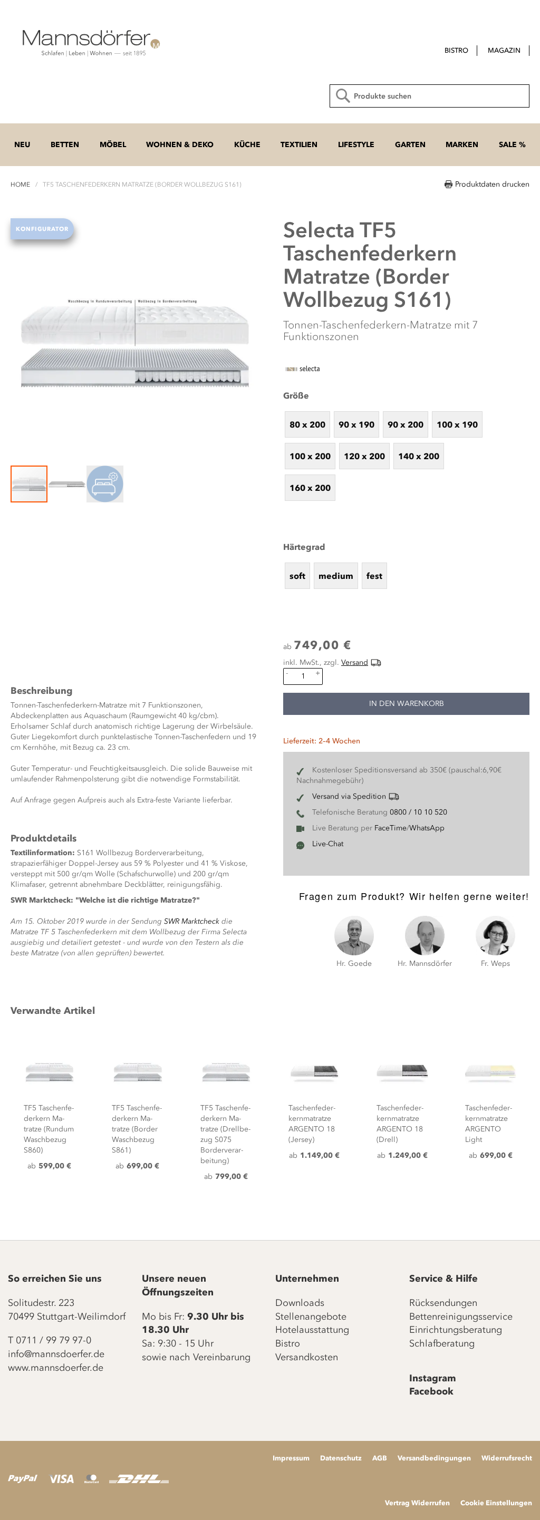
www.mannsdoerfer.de (55, 1367)
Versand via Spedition (349, 796)
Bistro (287, 1343)
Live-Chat (327, 843)
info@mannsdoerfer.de (56, 1354)
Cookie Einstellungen (496, 1502)
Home (20, 184)
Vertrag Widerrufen (417, 1502)
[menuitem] (456, 50)
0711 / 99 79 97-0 (53, 1340)
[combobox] (429, 96)
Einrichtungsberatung (455, 1329)
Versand (354, 662)
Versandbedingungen (434, 1458)
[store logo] (90, 42)
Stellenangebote (310, 1316)
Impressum (291, 1458)
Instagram (432, 1378)
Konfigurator (42, 229)
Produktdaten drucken (492, 184)
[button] (67, 484)
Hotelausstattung (312, 1329)
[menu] (425, 51)
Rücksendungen (443, 1303)
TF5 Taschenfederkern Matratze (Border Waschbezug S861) (137, 1129)
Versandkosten (306, 1357)
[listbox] (406, 455)
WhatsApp (427, 828)
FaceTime (390, 828)
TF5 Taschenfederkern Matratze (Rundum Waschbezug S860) (49, 1129)
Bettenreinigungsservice (461, 1316)
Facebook (431, 1391)
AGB (379, 1458)
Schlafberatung (442, 1343)
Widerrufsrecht (506, 1458)
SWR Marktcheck (191, 921)
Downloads (299, 1303)
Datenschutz (341, 1458)
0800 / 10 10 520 (418, 812)
